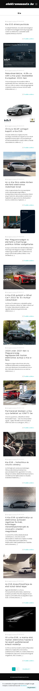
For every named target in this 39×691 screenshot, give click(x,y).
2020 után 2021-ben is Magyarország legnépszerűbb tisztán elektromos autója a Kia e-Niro (18, 355)
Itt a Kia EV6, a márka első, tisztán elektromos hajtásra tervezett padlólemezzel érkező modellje (19, 640)
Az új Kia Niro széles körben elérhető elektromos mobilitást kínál (19, 184)
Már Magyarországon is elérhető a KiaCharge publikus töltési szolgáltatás (19, 241)
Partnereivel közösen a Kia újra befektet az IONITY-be (19, 412)
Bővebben (23, 685)
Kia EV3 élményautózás (17, 24)
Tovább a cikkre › (29, 39)
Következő (26, 669)
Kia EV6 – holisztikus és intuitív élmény (17, 463)
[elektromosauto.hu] (19, 4)
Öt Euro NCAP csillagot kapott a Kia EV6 (16, 130)
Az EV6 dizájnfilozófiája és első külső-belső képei (18, 585)
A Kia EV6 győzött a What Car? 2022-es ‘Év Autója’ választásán (18, 297)
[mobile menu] (36, 4)
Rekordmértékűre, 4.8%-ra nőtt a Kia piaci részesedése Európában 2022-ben (19, 75)
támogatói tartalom (12, 21)
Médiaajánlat (19, 680)
